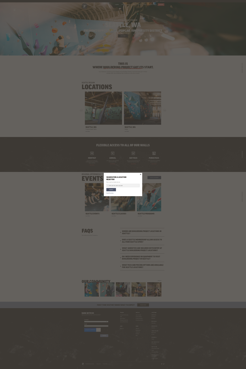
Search (111, 189)
